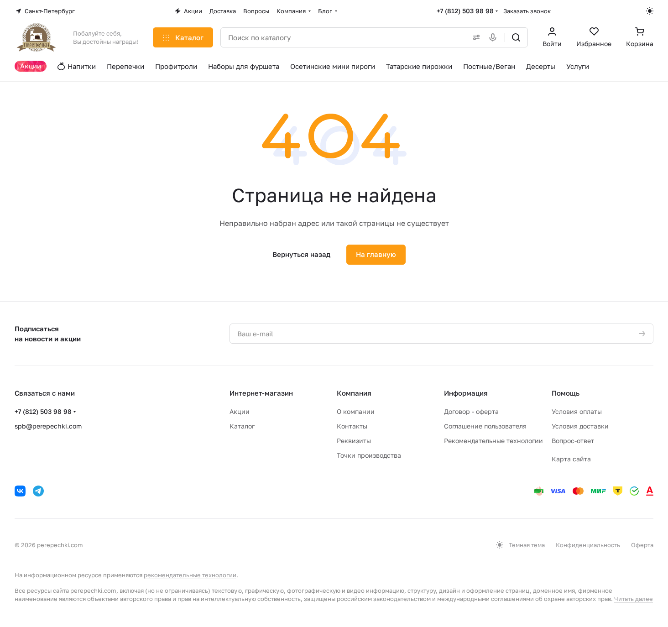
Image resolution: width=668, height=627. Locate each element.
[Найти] (516, 37)
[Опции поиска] (474, 37)
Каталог (242, 426)
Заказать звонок (527, 11)
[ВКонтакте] (20, 491)
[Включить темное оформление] (649, 11)
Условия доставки (580, 426)
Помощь (565, 393)
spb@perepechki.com (48, 426)
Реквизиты (354, 440)
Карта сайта (571, 459)
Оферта (642, 545)
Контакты (352, 426)
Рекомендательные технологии (493, 440)
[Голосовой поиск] (495, 37)
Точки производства (369, 455)
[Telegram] (38, 491)
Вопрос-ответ (573, 440)
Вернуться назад (301, 254)
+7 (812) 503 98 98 (465, 11)
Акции (240, 411)
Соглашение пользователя (485, 426)
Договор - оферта (471, 411)
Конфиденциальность (588, 545)
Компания (354, 393)
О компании (356, 411)
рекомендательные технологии (190, 575)
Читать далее (633, 598)
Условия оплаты (577, 411)
